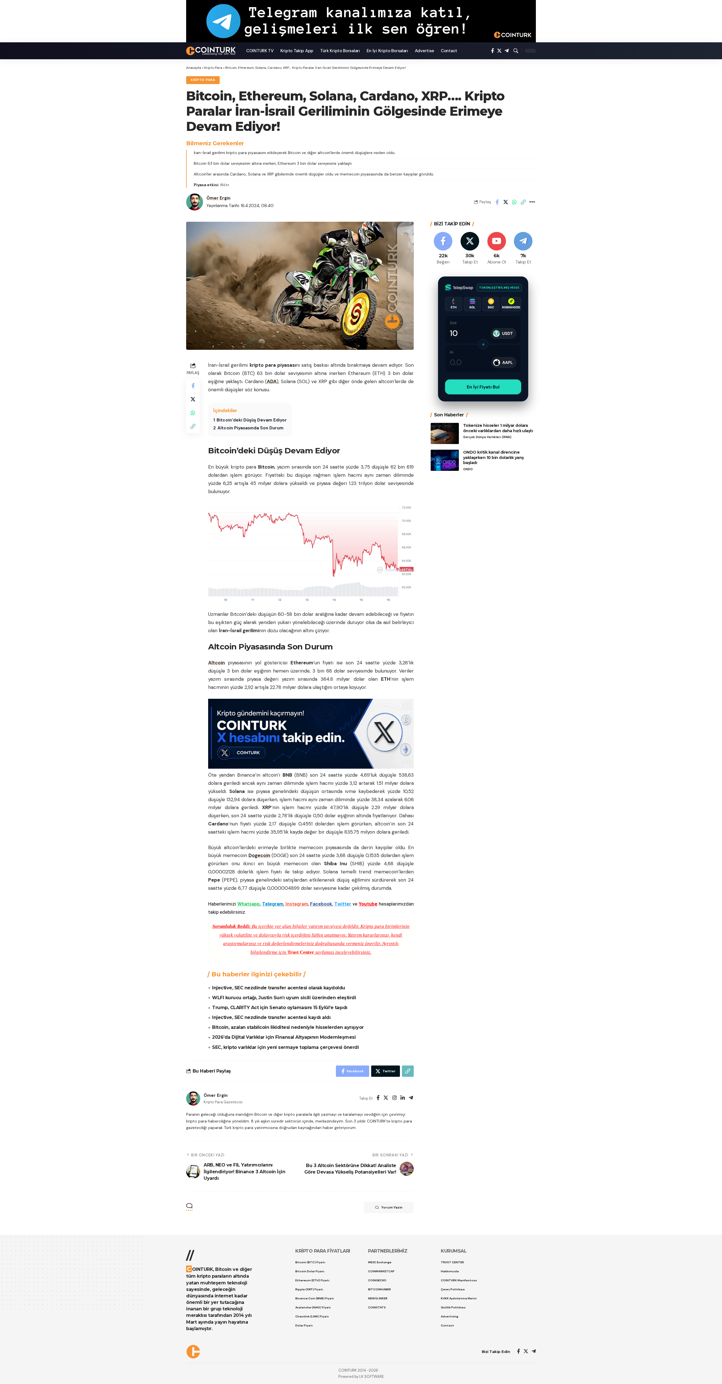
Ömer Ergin (218, 198)
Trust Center (300, 952)
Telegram (272, 904)
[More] (532, 201)
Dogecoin (259, 855)
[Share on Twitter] (506, 201)
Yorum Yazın (391, 1207)
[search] (516, 51)
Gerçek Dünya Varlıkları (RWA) (487, 437)
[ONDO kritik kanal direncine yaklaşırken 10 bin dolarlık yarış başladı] (445, 460)
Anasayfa (193, 67)
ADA (272, 381)
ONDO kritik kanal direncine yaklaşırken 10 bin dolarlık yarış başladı (493, 457)
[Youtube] (496, 248)
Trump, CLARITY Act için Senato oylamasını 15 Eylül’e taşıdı (279, 1007)
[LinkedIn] (403, 1098)
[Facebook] (493, 51)
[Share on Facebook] (497, 201)
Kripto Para (213, 67)
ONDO (468, 469)
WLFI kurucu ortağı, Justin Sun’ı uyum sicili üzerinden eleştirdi (284, 997)
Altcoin (216, 663)
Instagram (296, 904)
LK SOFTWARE (371, 1376)
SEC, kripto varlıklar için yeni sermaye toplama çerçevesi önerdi (285, 1047)
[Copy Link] (523, 201)
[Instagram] (394, 1098)
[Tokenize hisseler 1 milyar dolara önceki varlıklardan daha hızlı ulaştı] (445, 433)
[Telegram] (506, 51)
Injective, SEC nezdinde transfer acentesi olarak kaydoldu (278, 987)
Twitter (342, 904)
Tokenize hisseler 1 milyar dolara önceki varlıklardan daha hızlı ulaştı (498, 428)
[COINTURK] (211, 51)
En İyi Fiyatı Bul (483, 387)
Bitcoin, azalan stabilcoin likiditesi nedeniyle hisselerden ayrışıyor (288, 1027)
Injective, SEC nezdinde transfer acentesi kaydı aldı (271, 1017)
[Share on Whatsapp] (514, 201)
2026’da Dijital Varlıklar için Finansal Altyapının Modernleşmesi (284, 1037)
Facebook (321, 904)
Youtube (368, 904)
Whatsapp (248, 904)
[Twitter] (499, 51)
